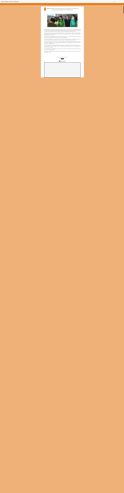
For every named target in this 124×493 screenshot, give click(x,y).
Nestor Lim (66, 57)
